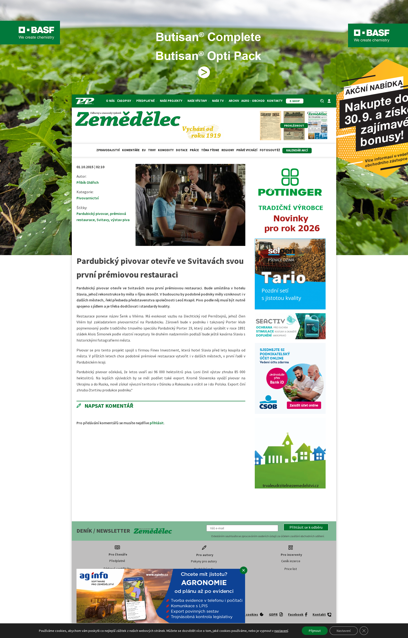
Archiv (234, 101)
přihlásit (157, 422)
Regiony (227, 150)
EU (144, 150)
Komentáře (131, 150)
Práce (194, 150)
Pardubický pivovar (92, 213)
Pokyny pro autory (204, 561)
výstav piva (120, 219)
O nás (110, 101)
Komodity (166, 150)
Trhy (152, 150)
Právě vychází (246, 150)
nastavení (281, 631)
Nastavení (344, 631)
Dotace (181, 150)
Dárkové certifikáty (117, 568)
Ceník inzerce (290, 561)
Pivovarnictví (87, 198)
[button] (306, 527)
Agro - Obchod (253, 101)
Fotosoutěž (270, 150)
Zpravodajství (108, 150)
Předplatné (117, 561)
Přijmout (315, 631)
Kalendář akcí (297, 150)
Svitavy (103, 219)
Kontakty (274, 101)
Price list (291, 569)
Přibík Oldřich (87, 182)
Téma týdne (210, 150)
